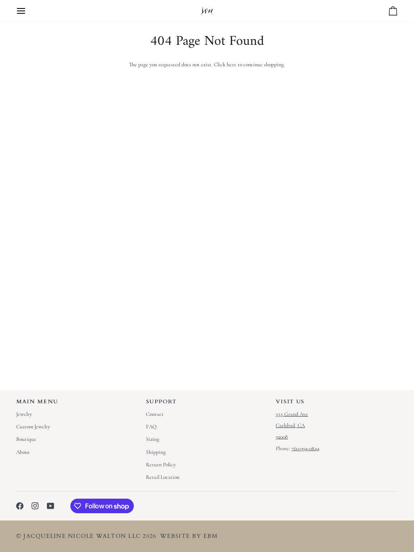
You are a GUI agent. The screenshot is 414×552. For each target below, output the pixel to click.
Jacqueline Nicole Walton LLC (82, 536)
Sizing (152, 439)
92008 (282, 437)
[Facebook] (19, 506)
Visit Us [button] (290, 401)
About (23, 452)
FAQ (151, 426)
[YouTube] (50, 506)
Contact (155, 414)
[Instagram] (35, 506)
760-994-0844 (305, 448)
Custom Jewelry (33, 426)
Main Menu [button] (37, 401)
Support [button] (161, 401)
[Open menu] (28, 11)
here (232, 64)
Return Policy (161, 464)
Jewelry (24, 414)
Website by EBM (189, 536)
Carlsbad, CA (290, 425)
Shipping (156, 452)
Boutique (26, 439)
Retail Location (163, 477)
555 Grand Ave (292, 414)
